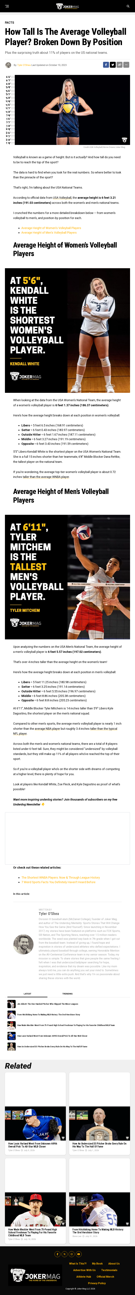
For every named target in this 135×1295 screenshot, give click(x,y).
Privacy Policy (97, 1283)
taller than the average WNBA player (46, 477)
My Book (97, 1263)
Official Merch (105, 1276)
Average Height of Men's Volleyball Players (49, 232)
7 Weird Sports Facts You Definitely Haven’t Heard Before (58, 882)
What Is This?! (77, 1263)
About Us (114, 1263)
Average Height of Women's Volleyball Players (51, 228)
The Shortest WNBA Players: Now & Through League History (60, 877)
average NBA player (47, 728)
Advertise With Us (84, 1270)
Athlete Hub (83, 1276)
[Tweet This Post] (113, 65)
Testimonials (109, 1270)
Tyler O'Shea (24, 65)
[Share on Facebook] (106, 65)
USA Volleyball (62, 197)
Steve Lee (76, 1236)
